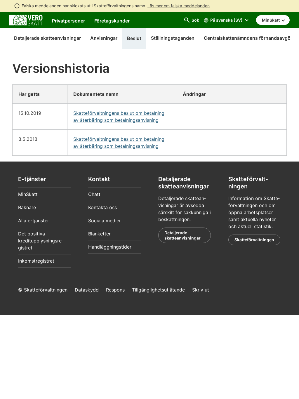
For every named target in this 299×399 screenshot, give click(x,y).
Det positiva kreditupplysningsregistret (40, 241)
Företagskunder (112, 21)
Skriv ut (200, 290)
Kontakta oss (102, 207)
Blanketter (99, 234)
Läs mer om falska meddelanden (178, 5)
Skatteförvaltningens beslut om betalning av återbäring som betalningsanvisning (118, 116)
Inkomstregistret (36, 261)
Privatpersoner (68, 21)
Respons (115, 290)
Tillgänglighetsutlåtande (158, 290)
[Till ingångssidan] (26, 19)
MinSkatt (28, 194)
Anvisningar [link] (103, 38)
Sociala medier (104, 220)
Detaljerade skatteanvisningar (47, 38)
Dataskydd (87, 290)
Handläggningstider (109, 247)
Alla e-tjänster (33, 220)
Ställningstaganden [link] (172, 38)
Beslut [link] (134, 38)
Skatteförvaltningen (254, 239)
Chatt (94, 194)
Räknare (27, 207)
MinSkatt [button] (271, 20)
